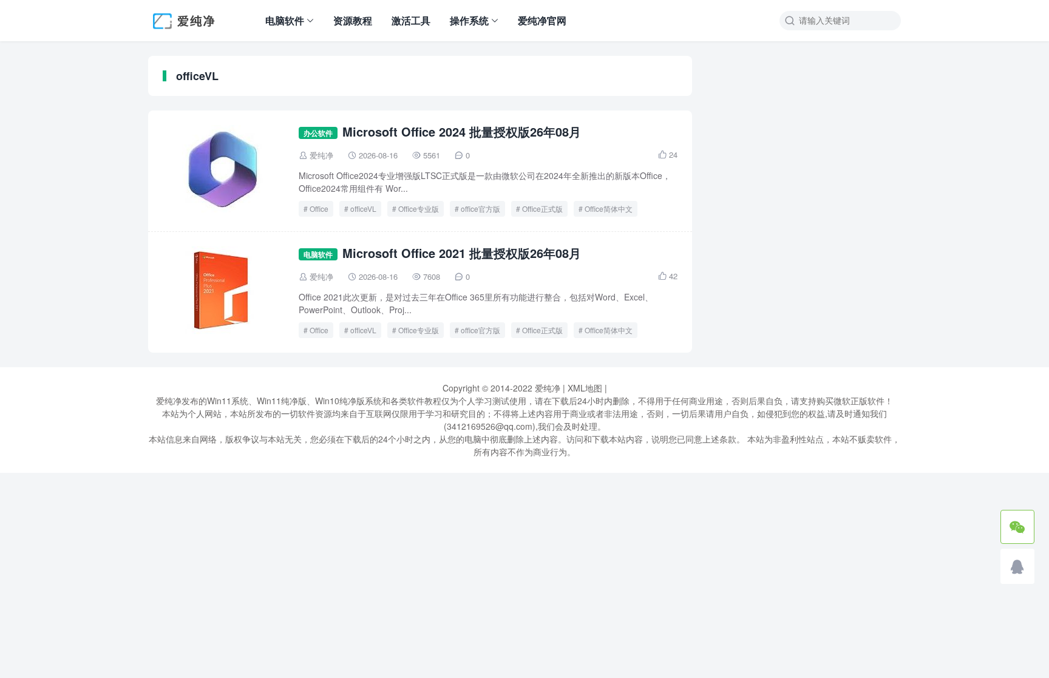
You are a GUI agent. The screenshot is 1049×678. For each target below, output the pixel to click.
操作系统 (469, 20)
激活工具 (411, 20)
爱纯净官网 (542, 20)
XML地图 (585, 388)
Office (319, 208)
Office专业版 (418, 208)
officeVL (363, 208)
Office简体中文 (609, 208)
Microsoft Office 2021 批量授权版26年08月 (461, 253)
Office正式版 (542, 208)
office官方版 (480, 208)
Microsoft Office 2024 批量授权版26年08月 (461, 131)
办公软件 (318, 132)
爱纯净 (321, 155)
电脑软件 (284, 20)
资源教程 (352, 20)
